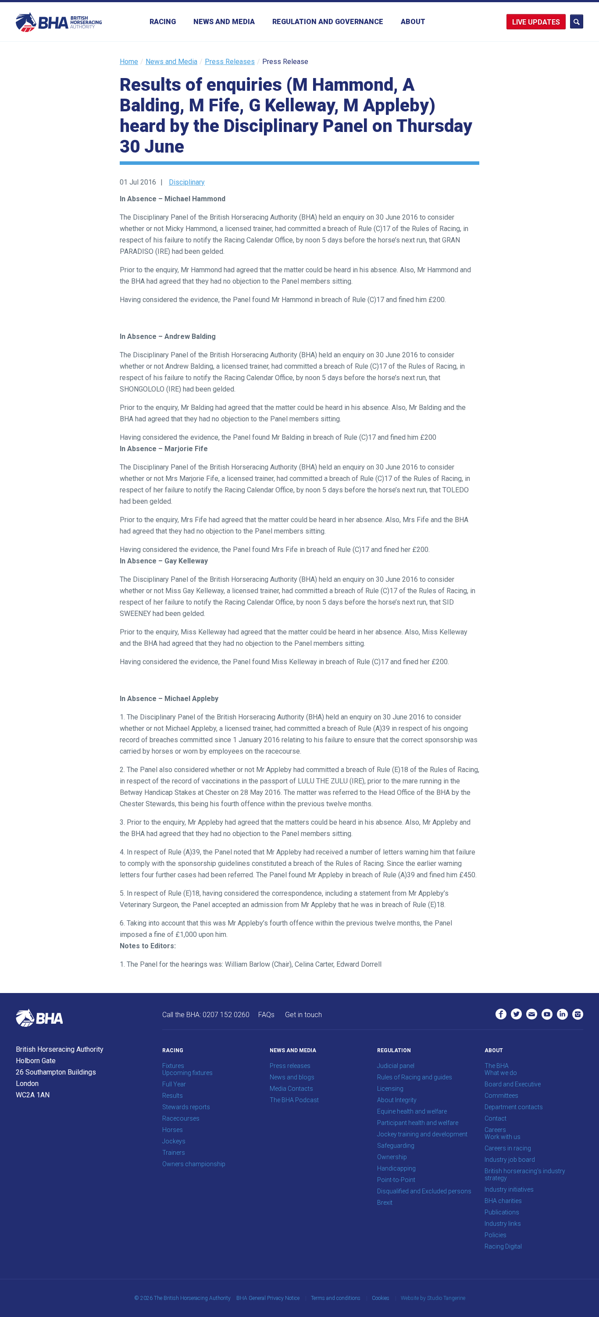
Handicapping (396, 1168)
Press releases (290, 1065)
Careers (495, 1129)
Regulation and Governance (327, 22)
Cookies (380, 1298)
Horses (172, 1129)
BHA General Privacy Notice (268, 1298)
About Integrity (397, 1099)
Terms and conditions (335, 1298)
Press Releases (230, 61)
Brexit (384, 1202)
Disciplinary (187, 182)
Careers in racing (508, 1148)
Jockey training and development (422, 1134)
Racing (163, 22)
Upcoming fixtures (187, 1072)
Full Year (174, 1084)
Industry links (503, 1223)
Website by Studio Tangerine (433, 1298)
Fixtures (173, 1065)
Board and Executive (513, 1084)
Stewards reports (186, 1107)
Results (172, 1095)
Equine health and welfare (412, 1111)
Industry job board (510, 1159)
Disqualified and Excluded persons (424, 1191)
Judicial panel (395, 1065)
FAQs (266, 1015)
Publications (502, 1212)
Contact (495, 1118)
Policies (495, 1235)
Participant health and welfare (417, 1122)
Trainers (173, 1152)
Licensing (390, 1088)
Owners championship (193, 1164)
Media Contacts (291, 1088)
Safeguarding (395, 1145)
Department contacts (514, 1107)
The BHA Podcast (294, 1099)
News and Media (224, 22)
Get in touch (303, 1015)
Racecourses (181, 1118)
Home (129, 61)
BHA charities (503, 1200)
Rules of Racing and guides (414, 1077)
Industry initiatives (509, 1189)
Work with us (503, 1136)
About (413, 22)
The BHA (497, 1065)
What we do (501, 1072)
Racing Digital (503, 1246)
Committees (501, 1095)
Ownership (392, 1156)
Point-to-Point (396, 1179)
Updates (544, 22)
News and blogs (292, 1077)
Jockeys (173, 1141)
